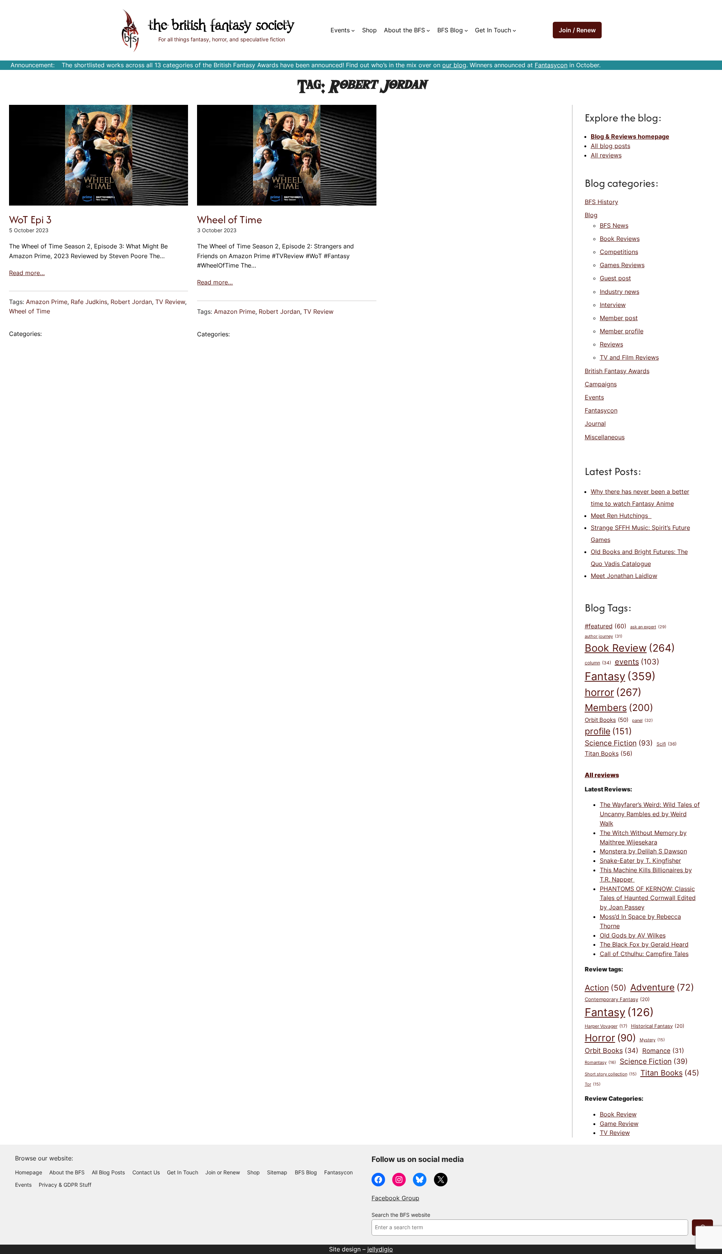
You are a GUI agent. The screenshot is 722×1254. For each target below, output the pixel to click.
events (637, 661)
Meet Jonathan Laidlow (624, 575)
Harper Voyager (606, 1026)
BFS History (601, 202)
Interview (613, 305)
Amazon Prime (46, 302)
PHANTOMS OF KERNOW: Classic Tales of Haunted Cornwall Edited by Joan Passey (648, 898)
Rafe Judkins (89, 302)
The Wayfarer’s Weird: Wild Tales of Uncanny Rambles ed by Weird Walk (650, 814)
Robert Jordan (131, 302)
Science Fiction (619, 742)
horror (613, 692)
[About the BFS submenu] (428, 30)
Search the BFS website (401, 1215)
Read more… (27, 273)
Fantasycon (551, 65)
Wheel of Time (29, 311)
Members (619, 707)
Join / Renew (577, 30)
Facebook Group (395, 1198)
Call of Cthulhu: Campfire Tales (644, 954)
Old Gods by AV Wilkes (633, 935)
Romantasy (600, 1062)
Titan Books (609, 753)
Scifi (666, 744)
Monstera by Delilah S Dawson (643, 851)
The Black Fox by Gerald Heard (644, 944)
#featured (605, 626)
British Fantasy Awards (617, 371)
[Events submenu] (353, 30)
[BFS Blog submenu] (466, 30)
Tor (593, 1084)
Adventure (662, 987)
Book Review (630, 648)
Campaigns (601, 384)
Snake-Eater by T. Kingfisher (640, 860)
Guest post (615, 278)
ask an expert (648, 627)
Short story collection (611, 1074)
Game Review (619, 1123)
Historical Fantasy (657, 1026)
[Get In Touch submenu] (514, 30)
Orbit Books (606, 720)
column (598, 663)
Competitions (619, 252)
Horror (610, 1038)
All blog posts (610, 146)
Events (594, 397)
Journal (595, 423)
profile (608, 731)
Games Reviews (622, 265)
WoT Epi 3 (30, 219)
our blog (454, 65)
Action (605, 987)
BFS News (614, 225)
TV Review (170, 302)
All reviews (606, 155)
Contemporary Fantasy (617, 999)
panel (642, 720)
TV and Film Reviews (629, 357)
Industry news (619, 291)
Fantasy (620, 676)
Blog (591, 215)
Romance (663, 1050)
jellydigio (380, 1249)
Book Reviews (620, 238)
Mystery (652, 1040)
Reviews (611, 344)
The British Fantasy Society (221, 26)
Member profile (621, 331)
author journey (603, 636)
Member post (619, 318)
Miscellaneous (605, 437)
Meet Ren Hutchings (621, 515)
